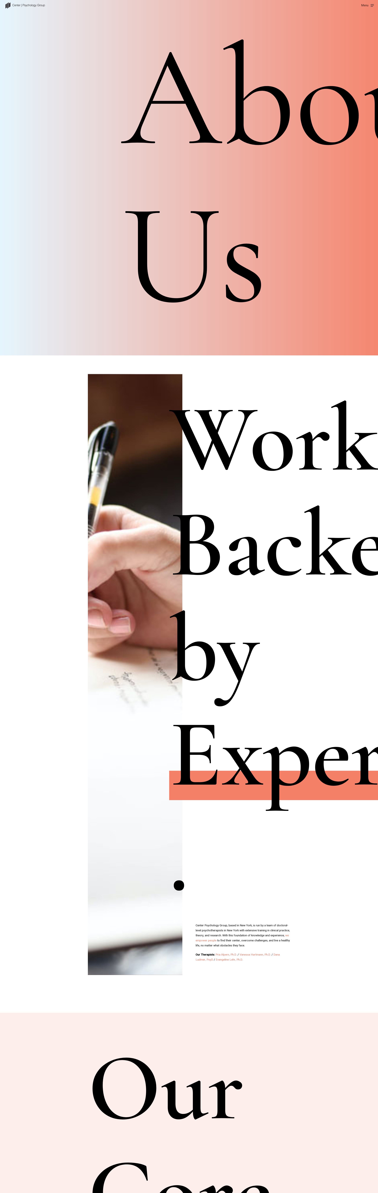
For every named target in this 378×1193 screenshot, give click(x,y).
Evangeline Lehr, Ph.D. (230, 960)
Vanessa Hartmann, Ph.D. (255, 955)
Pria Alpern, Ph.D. (226, 955)
